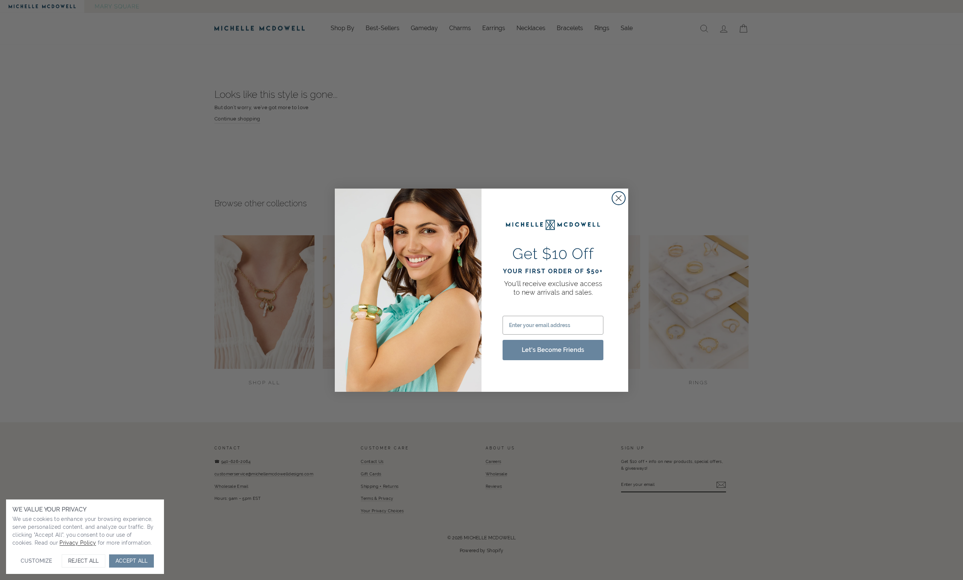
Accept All (131, 561)
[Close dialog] (618, 198)
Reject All (83, 561)
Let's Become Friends (553, 349)
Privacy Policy (77, 543)
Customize (36, 561)
